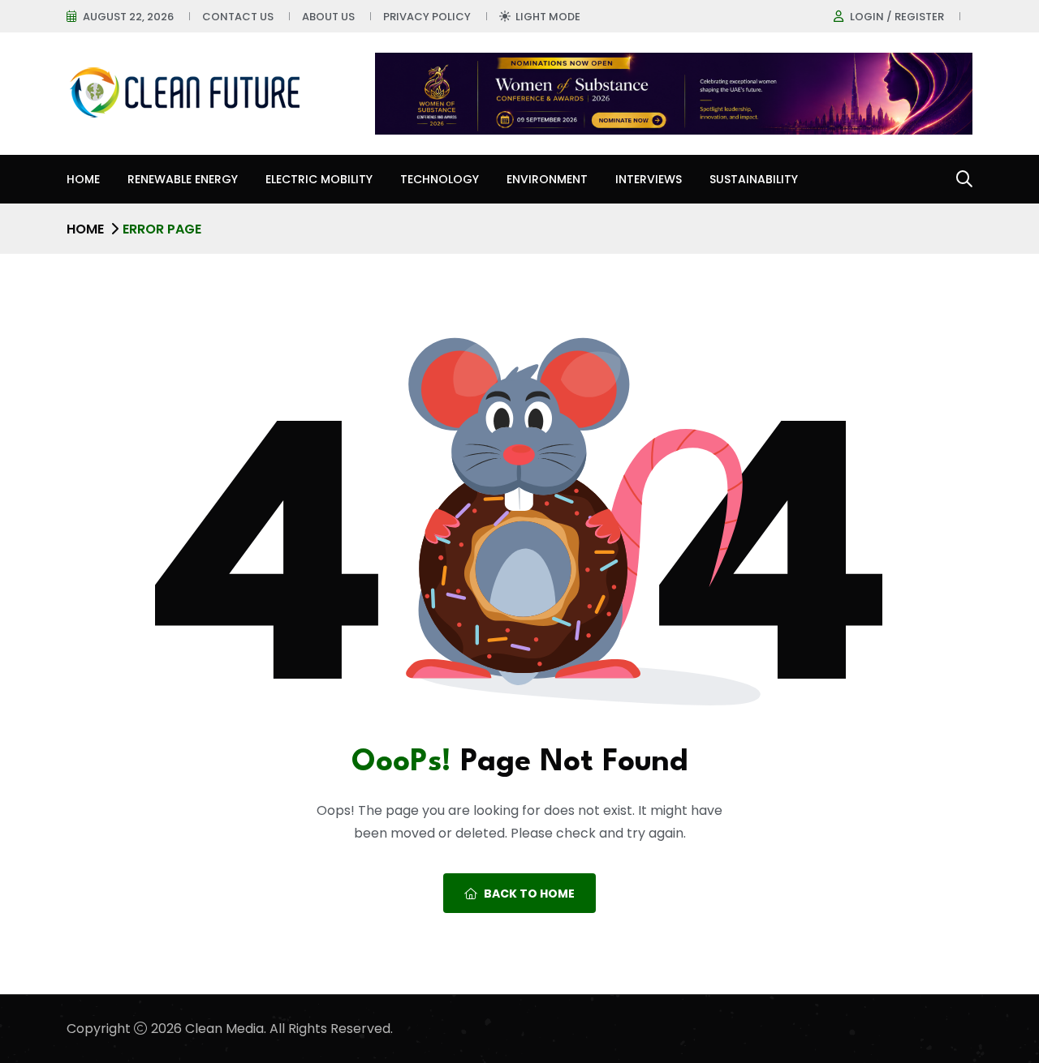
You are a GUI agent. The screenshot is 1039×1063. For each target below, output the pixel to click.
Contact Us (238, 16)
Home (83, 179)
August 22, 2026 (128, 16)
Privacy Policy (427, 16)
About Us (328, 16)
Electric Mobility (319, 179)
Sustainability (753, 179)
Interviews (648, 179)
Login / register (897, 16)
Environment (547, 179)
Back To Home (529, 893)
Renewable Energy (182, 179)
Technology (439, 179)
